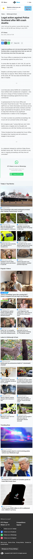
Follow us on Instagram (10, 538)
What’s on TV (5, 525)
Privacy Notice (20, 542)
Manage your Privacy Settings (10, 548)
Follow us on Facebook (10, 531)
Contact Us (28, 542)
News (3, 14)
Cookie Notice (4, 544)
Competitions (20, 522)
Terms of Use (11, 542)
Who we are (4, 542)
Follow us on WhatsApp (10, 535)
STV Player (4, 522)
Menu (5, 2)
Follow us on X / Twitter (10, 528)
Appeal (18, 525)
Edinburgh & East (12, 14)
